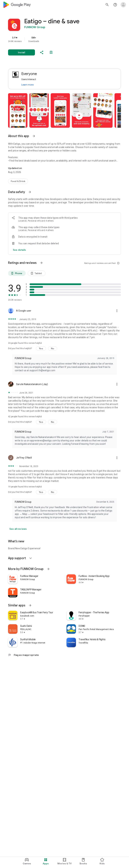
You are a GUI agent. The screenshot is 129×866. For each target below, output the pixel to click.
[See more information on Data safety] (30, 192)
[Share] (42, 52)
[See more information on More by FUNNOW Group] (48, 569)
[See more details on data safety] (19, 250)
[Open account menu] (123, 5)
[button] (17, 110)
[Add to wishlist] (51, 52)
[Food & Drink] (18, 181)
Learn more (27, 84)
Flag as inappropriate (23, 654)
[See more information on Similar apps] (30, 605)
